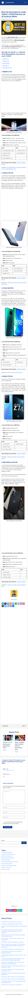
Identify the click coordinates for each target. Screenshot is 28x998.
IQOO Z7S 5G (6, 65)
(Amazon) (19, 162)
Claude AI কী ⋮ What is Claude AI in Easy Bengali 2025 (13, 979)
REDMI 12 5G (6, 59)
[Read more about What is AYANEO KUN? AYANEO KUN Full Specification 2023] (20, 737)
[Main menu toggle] (25, 2)
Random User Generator (6, 856)
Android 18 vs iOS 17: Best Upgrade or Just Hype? (12, 942)
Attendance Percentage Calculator (9, 865)
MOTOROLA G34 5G (7, 67)
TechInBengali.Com (9, 2)
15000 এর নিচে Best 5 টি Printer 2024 (14, 372)
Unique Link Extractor (6, 867)
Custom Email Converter (6, 863)
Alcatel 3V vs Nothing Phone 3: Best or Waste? (11, 924)
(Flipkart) (24, 162)
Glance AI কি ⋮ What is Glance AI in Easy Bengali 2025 (13, 976)
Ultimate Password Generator (7, 858)
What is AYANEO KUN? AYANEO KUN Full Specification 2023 (19, 746)
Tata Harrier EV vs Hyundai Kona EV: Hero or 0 (11, 921)
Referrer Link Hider (5, 869)
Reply (4, 776)
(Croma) (3, 164)
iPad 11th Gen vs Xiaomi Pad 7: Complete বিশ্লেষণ (12, 984)
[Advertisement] (14, 97)
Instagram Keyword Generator (8, 854)
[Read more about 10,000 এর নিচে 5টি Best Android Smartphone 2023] (8, 737)
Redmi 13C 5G (6, 61)
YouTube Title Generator (6, 852)
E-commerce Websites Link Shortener (9, 861)
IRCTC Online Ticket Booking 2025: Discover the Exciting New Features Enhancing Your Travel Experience (12, 931)
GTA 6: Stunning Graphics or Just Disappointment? (12, 949)
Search (2, 840)
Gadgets (4, 749)
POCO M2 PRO (6, 63)
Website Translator (5, 859)
